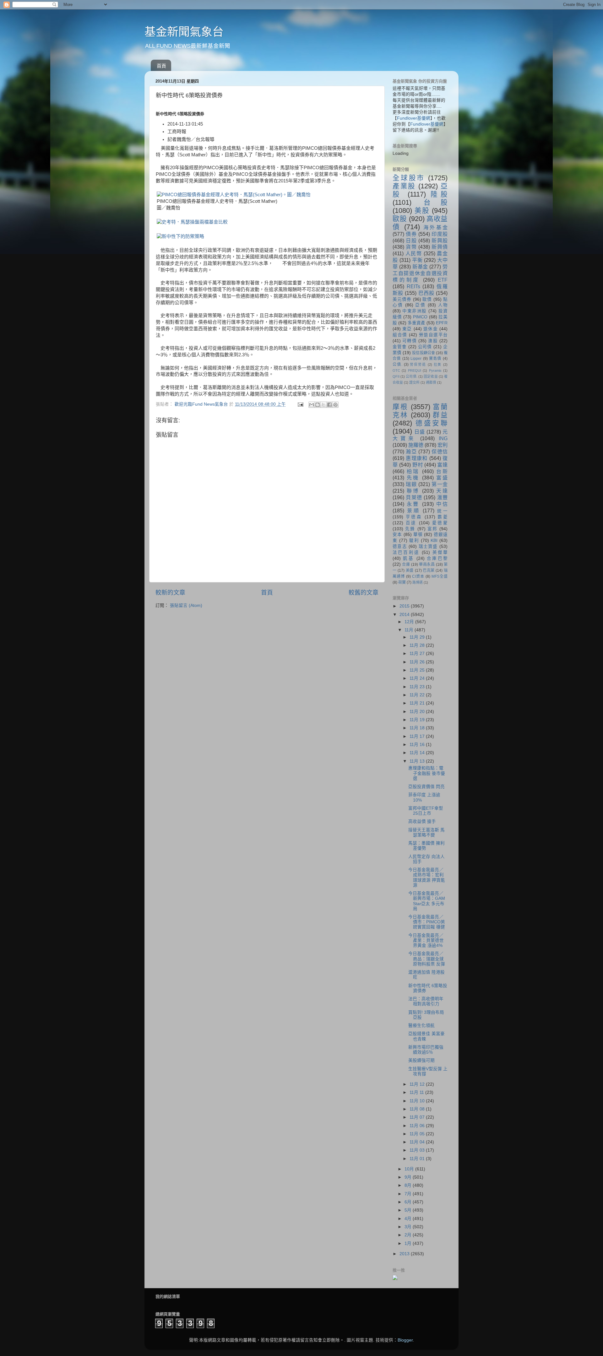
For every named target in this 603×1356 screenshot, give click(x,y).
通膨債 (431, 382)
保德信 (440, 451)
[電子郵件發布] (300, 404)
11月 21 (418, 703)
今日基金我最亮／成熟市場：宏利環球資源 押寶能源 (426, 877)
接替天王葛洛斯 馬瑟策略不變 (426, 832)
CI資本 (418, 576)
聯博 (413, 491)
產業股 (404, 186)
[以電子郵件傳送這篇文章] (311, 405)
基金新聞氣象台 (184, 31)
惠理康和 (416, 458)
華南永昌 (427, 564)
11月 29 (418, 637)
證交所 (414, 382)
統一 (442, 511)
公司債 (425, 346)
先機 (413, 477)
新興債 (440, 247)
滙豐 (442, 497)
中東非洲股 (414, 311)
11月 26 (418, 662)
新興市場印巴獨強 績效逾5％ (425, 1050)
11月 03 (418, 1150)
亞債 (420, 305)
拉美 (438, 364)
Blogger (405, 1340)
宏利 (442, 445)
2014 (405, 614)
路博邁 (417, 582)
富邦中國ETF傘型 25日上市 (425, 811)
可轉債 (409, 340)
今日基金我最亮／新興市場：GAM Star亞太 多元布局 (426, 901)
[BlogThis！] (317, 405)
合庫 (406, 564)
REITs (413, 286)
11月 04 (418, 1142)
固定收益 (431, 376)
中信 (442, 504)
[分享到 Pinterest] (335, 405)
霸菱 (442, 517)
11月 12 (418, 1084)
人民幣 (413, 253)
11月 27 (418, 653)
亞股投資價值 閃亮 (426, 786)
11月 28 (418, 645)
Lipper (415, 358)
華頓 (418, 534)
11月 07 (418, 1117)
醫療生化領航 (421, 1025)
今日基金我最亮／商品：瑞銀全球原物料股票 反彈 (426, 958)
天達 (442, 491)
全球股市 (409, 178)
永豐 (413, 504)
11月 (410, 630)
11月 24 (418, 678)
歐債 (427, 299)
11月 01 (418, 1158)
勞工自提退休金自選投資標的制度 (420, 273)
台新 (442, 471)
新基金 (420, 266)
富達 (442, 464)
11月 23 (418, 686)
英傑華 (440, 552)
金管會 (400, 346)
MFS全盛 (440, 576)
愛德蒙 (440, 523)
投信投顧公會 (423, 353)
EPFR (442, 323)
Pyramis (435, 370)
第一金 (440, 484)
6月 (409, 1202)
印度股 (440, 234)
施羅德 (415, 445)
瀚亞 (411, 451)
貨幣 (411, 247)
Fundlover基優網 (413, 118)
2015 (405, 606)
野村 (417, 464)
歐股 (400, 219)
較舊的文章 (363, 592)
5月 (409, 1210)
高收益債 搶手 (422, 821)
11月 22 (418, 695)
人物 (443, 305)
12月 (410, 621)
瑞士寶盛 (428, 546)
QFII (396, 376)
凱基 (408, 558)
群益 (440, 415)
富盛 (442, 477)
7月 (409, 1193)
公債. (397, 364)
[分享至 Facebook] (329, 405)
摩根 (400, 407)
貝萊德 (414, 497)
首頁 (161, 65)
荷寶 (402, 582)
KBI (434, 540)
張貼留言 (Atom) (186, 605)
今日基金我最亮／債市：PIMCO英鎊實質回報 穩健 (426, 922)
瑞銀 (411, 484)
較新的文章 (170, 592)
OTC (396, 370)
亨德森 (414, 517)
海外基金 (435, 227)
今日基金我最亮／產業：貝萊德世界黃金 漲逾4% (426, 940)
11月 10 (418, 1101)
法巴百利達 (406, 552)
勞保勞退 (418, 364)
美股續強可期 (421, 1060)
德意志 (400, 546)
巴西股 (426, 293)
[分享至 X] (323, 405)
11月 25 (418, 670)
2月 (409, 1235)
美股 (422, 210)
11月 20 (418, 711)
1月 (409, 1243)
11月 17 (418, 736)
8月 (409, 1185)
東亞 (407, 329)
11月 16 (418, 744)
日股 (411, 240)
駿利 (414, 540)
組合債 (400, 334)
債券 (411, 234)
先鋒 (410, 529)
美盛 (410, 570)
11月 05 (418, 1134)
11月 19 (418, 719)
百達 (411, 523)
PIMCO (420, 317)
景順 (413, 510)
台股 (436, 202)
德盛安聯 (432, 423)
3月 (409, 1226)
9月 (409, 1177)
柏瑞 (413, 471)
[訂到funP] (395, 1278)
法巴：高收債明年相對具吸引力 (425, 1001)
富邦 (432, 529)
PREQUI (414, 370)
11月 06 (418, 1125)
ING (443, 438)
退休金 (430, 329)
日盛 (419, 432)
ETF (443, 280)
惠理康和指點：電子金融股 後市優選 (426, 773)
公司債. (411, 376)
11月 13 (418, 761)
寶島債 (435, 358)
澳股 (432, 340)
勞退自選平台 (433, 334)
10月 (410, 1169)
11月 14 (418, 752)
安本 (397, 534)
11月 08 (418, 1109)
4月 (409, 1218)
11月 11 (417, 1092)
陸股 (439, 194)
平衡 (417, 260)
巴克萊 (429, 570)
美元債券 (402, 299)
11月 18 (418, 728)
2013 (405, 1253)
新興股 (440, 240)
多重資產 (416, 323)
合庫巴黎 (437, 558)
